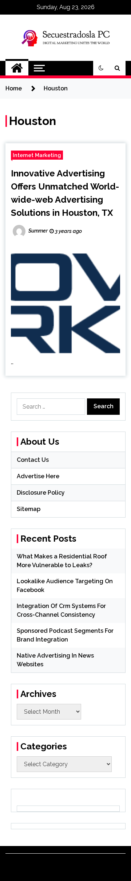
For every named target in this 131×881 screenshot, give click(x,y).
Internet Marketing (37, 155)
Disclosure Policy (41, 492)
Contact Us (33, 459)
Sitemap (28, 509)
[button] (101, 68)
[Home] (16, 68)
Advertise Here (38, 476)
